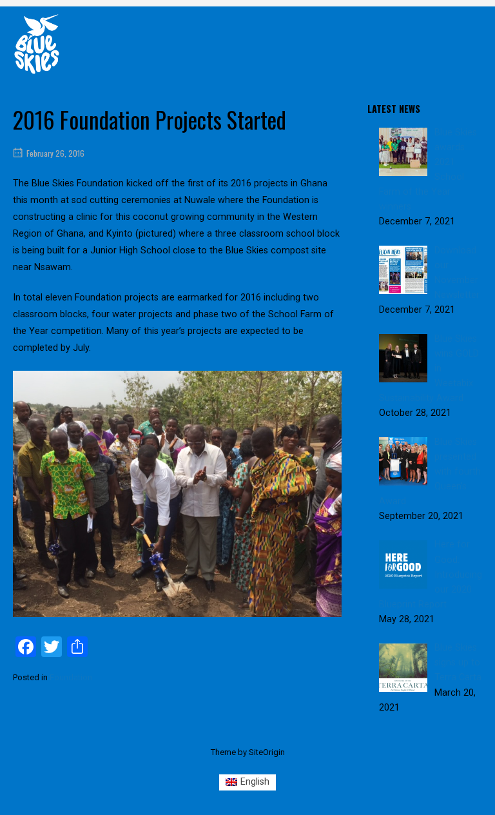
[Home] (37, 43)
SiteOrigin (267, 752)
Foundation (71, 677)
